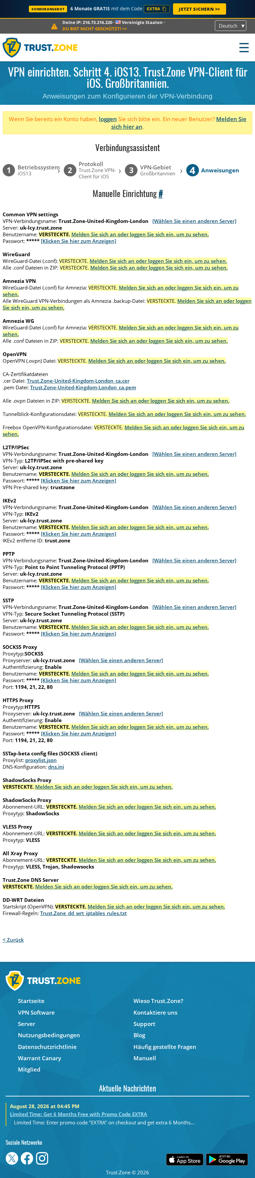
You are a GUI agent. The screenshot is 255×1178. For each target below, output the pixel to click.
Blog (139, 1035)
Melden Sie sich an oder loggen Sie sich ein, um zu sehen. (140, 234)
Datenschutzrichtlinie (47, 1047)
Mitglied (29, 1069)
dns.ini (56, 766)
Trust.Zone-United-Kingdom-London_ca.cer (78, 380)
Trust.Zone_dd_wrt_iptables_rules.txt (83, 913)
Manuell (144, 1058)
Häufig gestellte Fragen (164, 1047)
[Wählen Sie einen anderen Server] (194, 221)
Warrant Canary (39, 1058)
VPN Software (36, 1012)
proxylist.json (41, 760)
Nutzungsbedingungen (49, 1035)
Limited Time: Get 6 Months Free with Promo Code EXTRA (78, 1114)
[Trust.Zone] (40, 47)
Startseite (31, 1001)
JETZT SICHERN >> (199, 9)
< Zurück (13, 939)
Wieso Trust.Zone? (158, 1001)
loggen (108, 119)
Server (26, 1024)
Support (144, 1024)
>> (94, 29)
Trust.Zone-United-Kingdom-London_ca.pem (83, 387)
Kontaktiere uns (155, 1012)
